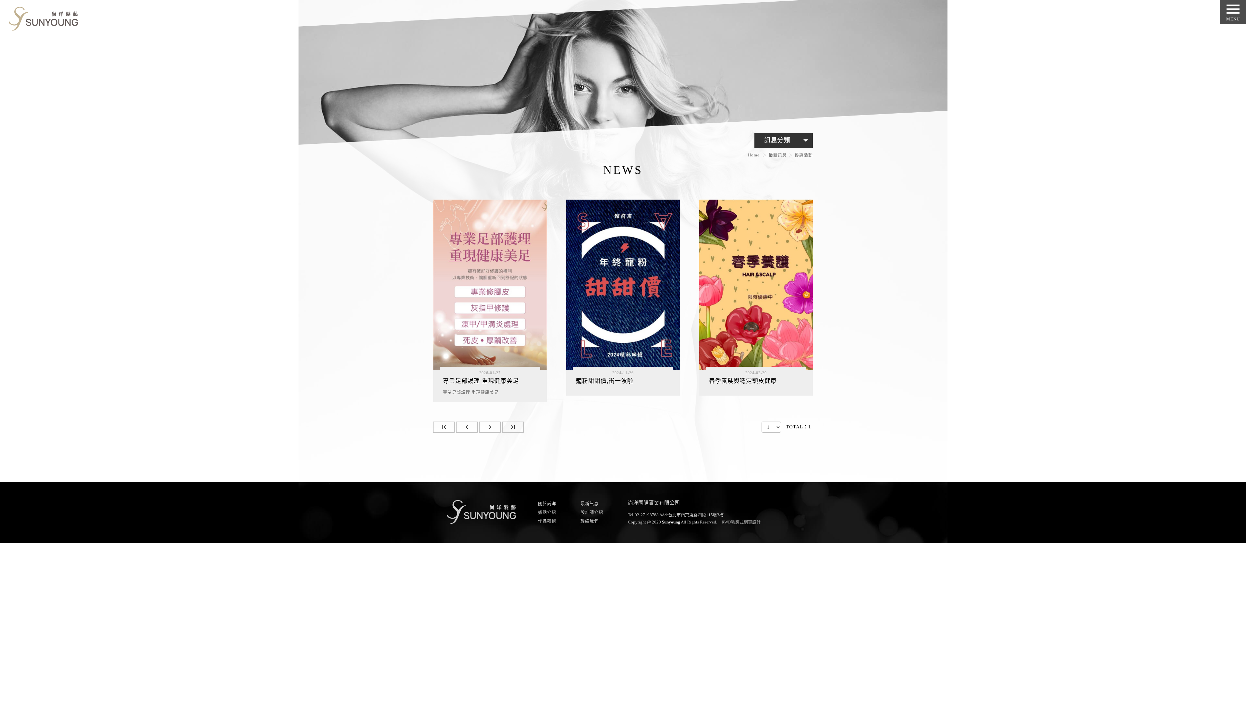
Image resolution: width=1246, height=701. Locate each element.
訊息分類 (787, 140)
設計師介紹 (591, 512)
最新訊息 (778, 155)
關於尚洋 (547, 503)
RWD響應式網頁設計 (741, 522)
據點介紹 (547, 512)
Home (754, 155)
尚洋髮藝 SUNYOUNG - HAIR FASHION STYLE (41, 17)
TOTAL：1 (798, 426)
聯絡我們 (589, 521)
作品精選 (547, 521)
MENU (1233, 19)
